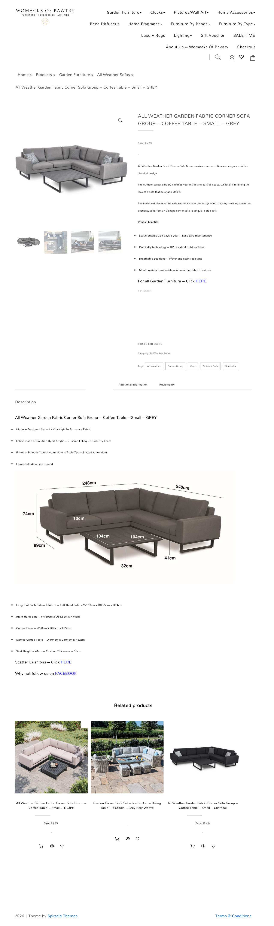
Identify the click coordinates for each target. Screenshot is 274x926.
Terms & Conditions (233, 916)
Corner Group (175, 366)
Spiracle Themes (63, 916)
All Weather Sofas (160, 353)
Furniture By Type (236, 24)
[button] (120, 120)
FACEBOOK (66, 673)
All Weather (154, 366)
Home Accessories (235, 12)
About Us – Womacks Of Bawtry (197, 47)
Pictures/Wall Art (190, 12)
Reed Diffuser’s (105, 24)
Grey (193, 366)
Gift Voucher (213, 35)
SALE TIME (244, 35)
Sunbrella (230, 366)
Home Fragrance (144, 24)
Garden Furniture (123, 12)
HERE (201, 281)
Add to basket (158, 308)
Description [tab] (99, 384)
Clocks (156, 12)
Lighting (182, 35)
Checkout (246, 47)
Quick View (52, 846)
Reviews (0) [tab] (167, 384)
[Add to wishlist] (62, 846)
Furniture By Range (189, 24)
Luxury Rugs (153, 35)
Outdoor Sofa (210, 366)
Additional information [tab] (133, 384)
